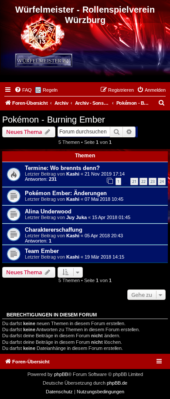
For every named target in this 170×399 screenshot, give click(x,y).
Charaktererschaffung (53, 229)
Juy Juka (76, 217)
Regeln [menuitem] (50, 90)
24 (162, 181)
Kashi (72, 173)
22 (143, 181)
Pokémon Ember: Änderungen (66, 193)
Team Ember (42, 251)
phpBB (61, 374)
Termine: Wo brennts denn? (62, 168)
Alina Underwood (48, 211)
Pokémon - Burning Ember (53, 119)
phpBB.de (117, 383)
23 (152, 181)
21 (134, 181)
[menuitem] (23, 90)
